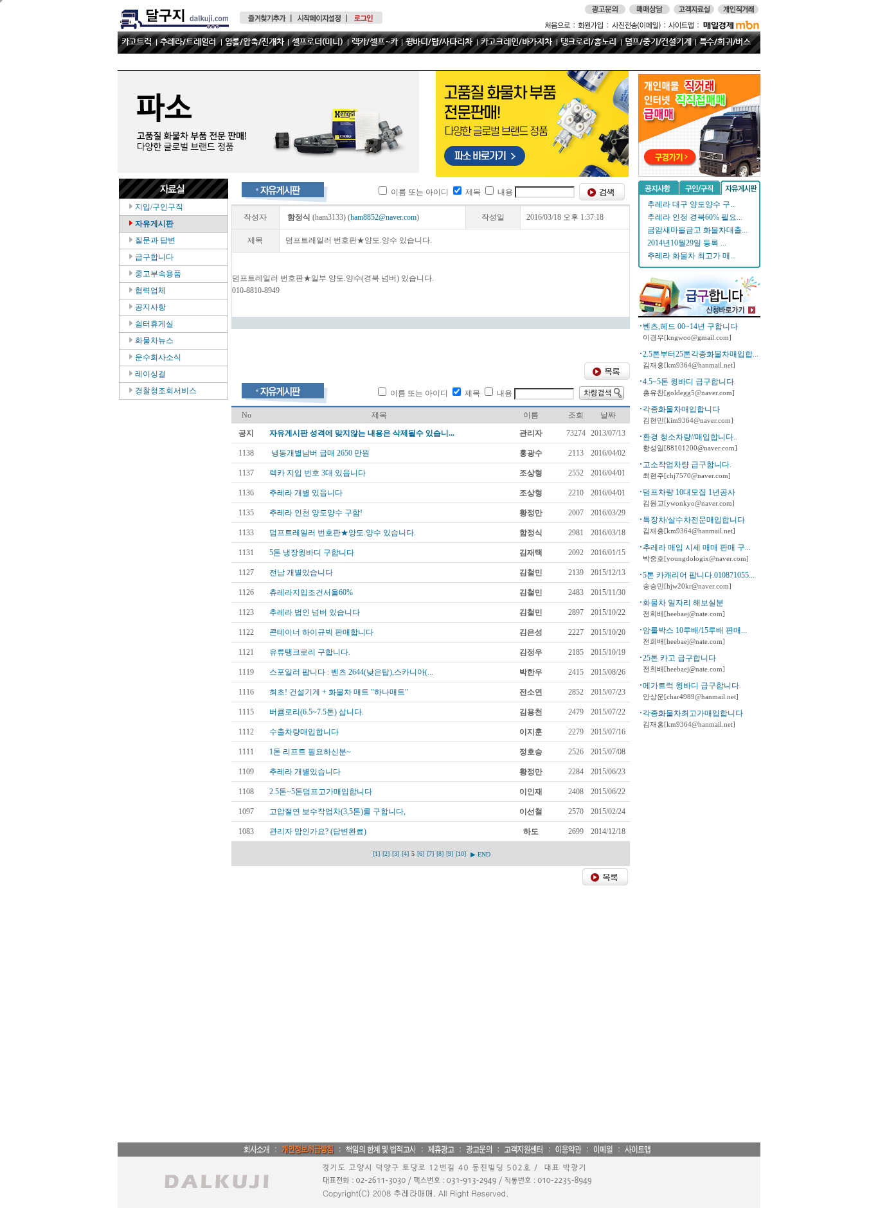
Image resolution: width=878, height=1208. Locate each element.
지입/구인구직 (158, 206)
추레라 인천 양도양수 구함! (316, 512)
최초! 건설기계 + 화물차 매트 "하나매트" (338, 692)
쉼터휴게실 (153, 323)
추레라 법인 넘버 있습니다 (314, 612)
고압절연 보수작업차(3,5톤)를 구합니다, (337, 811)
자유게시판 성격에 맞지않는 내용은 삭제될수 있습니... (361, 433)
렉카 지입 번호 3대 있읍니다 (317, 472)
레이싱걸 (149, 373)
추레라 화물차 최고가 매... (691, 255)
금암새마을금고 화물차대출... (697, 230)
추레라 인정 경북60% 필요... (694, 217)
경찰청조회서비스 (165, 390)
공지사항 (149, 307)
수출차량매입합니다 (304, 731)
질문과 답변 (154, 240)
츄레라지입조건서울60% (311, 592)
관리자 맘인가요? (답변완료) (317, 831)
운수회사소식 (157, 357)
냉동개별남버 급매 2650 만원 (319, 453)
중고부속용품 (157, 273)
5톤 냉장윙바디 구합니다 (311, 552)
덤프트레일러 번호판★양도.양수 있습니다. (342, 532)
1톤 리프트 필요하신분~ (310, 751)
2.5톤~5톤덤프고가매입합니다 (320, 791)
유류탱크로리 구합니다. (309, 652)
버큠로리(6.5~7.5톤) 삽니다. (316, 711)
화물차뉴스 (153, 340)
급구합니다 (153, 257)
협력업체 (149, 290)
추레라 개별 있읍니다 (306, 492)
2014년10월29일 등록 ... (686, 242)
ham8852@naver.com (383, 217)
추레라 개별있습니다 (305, 771)
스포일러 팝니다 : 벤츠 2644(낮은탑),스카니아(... (351, 672)
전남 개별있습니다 (301, 572)
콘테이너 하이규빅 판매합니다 (321, 632)
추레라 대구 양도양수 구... (691, 204)
